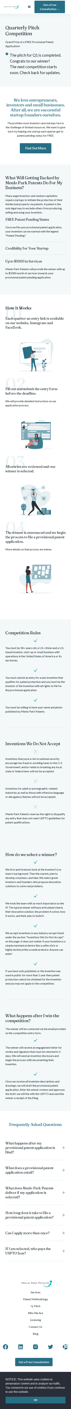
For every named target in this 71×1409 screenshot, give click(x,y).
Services (35, 1292)
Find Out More (35, 148)
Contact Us (35, 1326)
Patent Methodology (35, 1299)
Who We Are (35, 1313)
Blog (35, 1333)
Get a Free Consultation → (50, 7)
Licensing (35, 1319)
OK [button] (35, 1400)
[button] (30, 1392)
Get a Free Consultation (34, 1362)
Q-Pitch (35, 1306)
